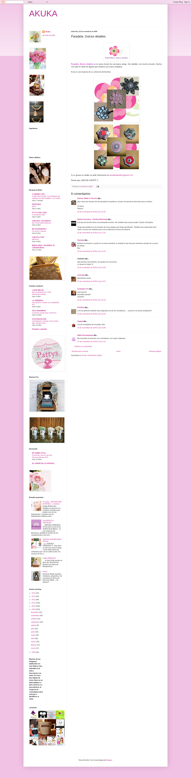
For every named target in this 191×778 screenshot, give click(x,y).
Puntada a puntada (39, 329)
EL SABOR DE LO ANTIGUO (43, 463)
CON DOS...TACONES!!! (41, 221)
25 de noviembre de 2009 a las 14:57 (91, 281)
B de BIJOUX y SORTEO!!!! (48, 521)
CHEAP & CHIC (38, 237)
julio (33, 629)
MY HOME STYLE (39, 453)
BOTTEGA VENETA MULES (41, 223)
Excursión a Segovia (39, 231)
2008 (34, 652)
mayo (33, 635)
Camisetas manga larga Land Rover (44, 313)
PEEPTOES (36, 204)
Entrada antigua (155, 351)
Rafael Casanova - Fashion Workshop (92, 219)
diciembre (35, 612)
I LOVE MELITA (38, 290)
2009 (34, 609)
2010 (34, 606)
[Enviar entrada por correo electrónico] (97, 186)
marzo (33, 642)
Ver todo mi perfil (48, 35)
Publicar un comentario (83, 346)
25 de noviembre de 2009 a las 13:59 (91, 268)
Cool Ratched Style (38, 215)
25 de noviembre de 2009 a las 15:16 (91, 300)
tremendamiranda (39, 319)
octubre (34, 619)
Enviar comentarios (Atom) (92, 355)
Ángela (80, 321)
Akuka (47, 32)
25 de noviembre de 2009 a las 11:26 (91, 212)
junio (33, 632)
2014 (34, 593)
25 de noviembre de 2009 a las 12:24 (91, 251)
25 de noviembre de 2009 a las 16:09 (91, 328)
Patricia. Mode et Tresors (87, 198)
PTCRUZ (80, 307)
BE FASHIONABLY (39, 229)
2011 (34, 603)
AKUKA (43, 13)
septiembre (35, 622)
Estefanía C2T (83, 289)
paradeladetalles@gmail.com (121, 175)
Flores (45, 572)
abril (33, 638)
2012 (34, 600)
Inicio (118, 351)
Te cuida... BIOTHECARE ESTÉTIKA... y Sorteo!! (52, 503)
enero (33, 648)
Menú (34, 206)
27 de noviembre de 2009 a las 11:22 (91, 342)
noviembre (35, 616)
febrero (34, 645)
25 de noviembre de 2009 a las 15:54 (91, 314)
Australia (81, 275)
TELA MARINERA (39, 311)
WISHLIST (35, 239)
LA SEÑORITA (37, 300)
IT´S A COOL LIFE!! (39, 213)
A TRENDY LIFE (38, 194)
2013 (34, 596)
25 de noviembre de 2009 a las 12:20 (91, 233)
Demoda (80, 240)
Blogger (109, 760)
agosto (34, 625)
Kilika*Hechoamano (85, 335)
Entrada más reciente (80, 351)
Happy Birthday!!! (49, 558)
